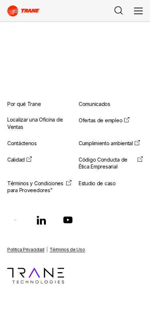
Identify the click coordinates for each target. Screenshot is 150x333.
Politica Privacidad (25, 249)
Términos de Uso (67, 249)
